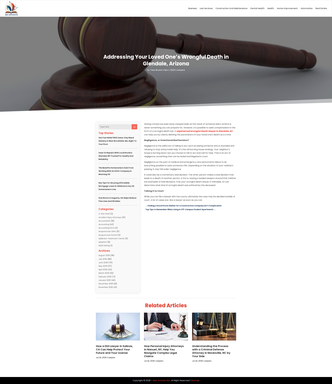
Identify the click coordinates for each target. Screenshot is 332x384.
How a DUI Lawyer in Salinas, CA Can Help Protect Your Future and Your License (114, 349)
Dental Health (257, 8)
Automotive (307, 8)
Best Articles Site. (161, 380)
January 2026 (105, 280)
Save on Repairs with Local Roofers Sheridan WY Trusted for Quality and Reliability (116, 156)
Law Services (206, 8)
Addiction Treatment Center (112, 238)
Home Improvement (287, 8)
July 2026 (103, 259)
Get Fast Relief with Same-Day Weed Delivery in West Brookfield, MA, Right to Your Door (118, 140)
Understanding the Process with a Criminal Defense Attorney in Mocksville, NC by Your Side (211, 351)
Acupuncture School (108, 235)
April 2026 (103, 269)
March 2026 (104, 273)
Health (270, 8)
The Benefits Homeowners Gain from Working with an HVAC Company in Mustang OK (116, 171)
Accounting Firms (106, 228)
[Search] (134, 126)
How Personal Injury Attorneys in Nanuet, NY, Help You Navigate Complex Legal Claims (164, 351)
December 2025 (106, 283)
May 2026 (103, 266)
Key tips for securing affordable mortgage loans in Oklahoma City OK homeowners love (116, 186)
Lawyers (181, 70)
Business (192, 8)
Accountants (104, 221)
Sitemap (195, 380)
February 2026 (105, 276)
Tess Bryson (156, 70)
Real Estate (321, 8)
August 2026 (104, 255)
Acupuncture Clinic (107, 231)
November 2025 (106, 287)
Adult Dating (104, 245)
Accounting (104, 224)
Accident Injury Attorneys (110, 217)
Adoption (103, 242)
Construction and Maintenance (231, 8)
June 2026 (103, 262)
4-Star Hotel (104, 213)
